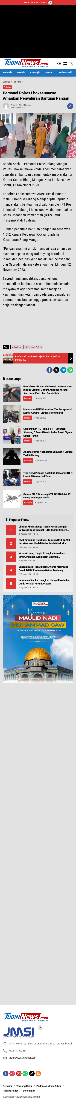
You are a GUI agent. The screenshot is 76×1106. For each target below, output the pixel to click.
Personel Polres (34, 347)
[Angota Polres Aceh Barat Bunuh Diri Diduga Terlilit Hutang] (12, 456)
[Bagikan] (70, 106)
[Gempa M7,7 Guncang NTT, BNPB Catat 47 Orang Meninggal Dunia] (12, 499)
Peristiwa (7, 87)
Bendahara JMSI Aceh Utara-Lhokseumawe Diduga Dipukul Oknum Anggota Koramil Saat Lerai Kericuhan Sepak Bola (47, 390)
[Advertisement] (38, 328)
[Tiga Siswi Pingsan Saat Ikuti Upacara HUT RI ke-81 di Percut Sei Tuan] (12, 477)
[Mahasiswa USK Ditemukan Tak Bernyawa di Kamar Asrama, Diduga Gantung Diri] (12, 414)
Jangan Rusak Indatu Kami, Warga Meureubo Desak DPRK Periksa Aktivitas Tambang (43, 568)
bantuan (17, 347)
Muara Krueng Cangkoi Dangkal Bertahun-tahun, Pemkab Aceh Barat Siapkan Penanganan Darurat (42, 555)
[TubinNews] (26, 63)
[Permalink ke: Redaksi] (7, 106)
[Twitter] (56, 370)
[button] (59, 63)
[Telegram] (63, 370)
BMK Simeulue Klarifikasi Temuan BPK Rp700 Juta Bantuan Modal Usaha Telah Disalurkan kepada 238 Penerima (44, 542)
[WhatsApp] (70, 370)
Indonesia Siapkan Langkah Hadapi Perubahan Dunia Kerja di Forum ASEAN (44, 582)
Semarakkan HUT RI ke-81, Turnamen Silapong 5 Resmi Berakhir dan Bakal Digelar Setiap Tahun (48, 432)
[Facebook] (49, 370)
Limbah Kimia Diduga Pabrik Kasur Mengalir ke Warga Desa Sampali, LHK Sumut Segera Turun (43, 528)
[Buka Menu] (65, 63)
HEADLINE (28, 460)
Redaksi (14, 105)
